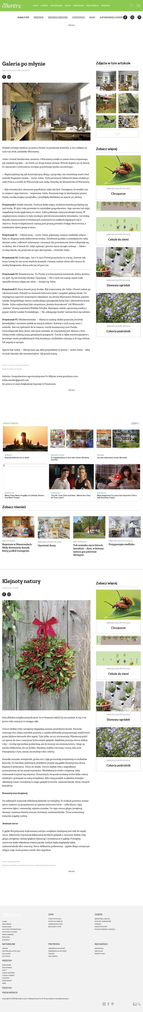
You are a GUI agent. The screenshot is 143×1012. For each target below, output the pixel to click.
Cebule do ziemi (118, 239)
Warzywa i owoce (102, 919)
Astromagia (78, 17)
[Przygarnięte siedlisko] (125, 527)
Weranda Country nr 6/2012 (118, 188)
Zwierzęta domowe (56, 948)
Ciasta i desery (8, 975)
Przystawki (7, 968)
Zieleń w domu (101, 927)
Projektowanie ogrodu (105, 929)
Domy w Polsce (8, 541)
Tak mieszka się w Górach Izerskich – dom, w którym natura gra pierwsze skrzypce (88, 549)
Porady (98, 924)
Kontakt (6, 940)
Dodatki (5, 978)
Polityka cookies (9, 932)
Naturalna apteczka (11, 951)
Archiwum (6, 924)
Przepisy (105, 5)
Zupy (4, 970)
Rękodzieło (93, 5)
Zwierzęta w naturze (57, 951)
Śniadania (6, 965)
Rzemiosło (99, 948)
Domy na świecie (55, 921)
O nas (4, 921)
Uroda (5, 948)
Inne (4, 983)
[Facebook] (125, 17)
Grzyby (51, 954)
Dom (35, 5)
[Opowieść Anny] (54, 527)
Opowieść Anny (47, 545)
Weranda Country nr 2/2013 (120, 541)
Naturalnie (56, 5)
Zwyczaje (99, 951)
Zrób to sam (100, 954)
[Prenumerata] (135, 1004)
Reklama (6, 937)
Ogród (44, 5)
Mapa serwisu (8, 934)
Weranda (39, 17)
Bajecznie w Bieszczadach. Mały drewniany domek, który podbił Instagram (17, 547)
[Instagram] (132, 17)
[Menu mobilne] (138, 5)
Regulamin (6, 927)
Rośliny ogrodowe (103, 921)
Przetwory (7, 981)
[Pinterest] (139, 17)
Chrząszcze (118, 193)
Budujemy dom (54, 927)
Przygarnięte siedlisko (122, 544)
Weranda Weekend (58, 17)
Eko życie (6, 956)
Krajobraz (53, 956)
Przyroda (79, 5)
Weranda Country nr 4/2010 (49, 542)
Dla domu (6, 954)
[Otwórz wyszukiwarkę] (132, 6)
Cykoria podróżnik (118, 331)
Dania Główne (8, 973)
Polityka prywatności (11, 929)
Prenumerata (10, 992)
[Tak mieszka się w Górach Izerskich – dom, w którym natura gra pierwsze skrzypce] (89, 527)
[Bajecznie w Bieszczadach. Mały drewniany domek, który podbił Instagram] (18, 527)
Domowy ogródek (118, 285)
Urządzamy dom (55, 924)
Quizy (68, 5)
